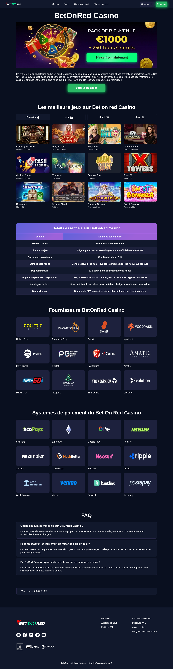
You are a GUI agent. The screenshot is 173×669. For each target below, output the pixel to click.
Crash (102, 117)
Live (67, 117)
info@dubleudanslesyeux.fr (144, 632)
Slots (138, 117)
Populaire (31, 117)
